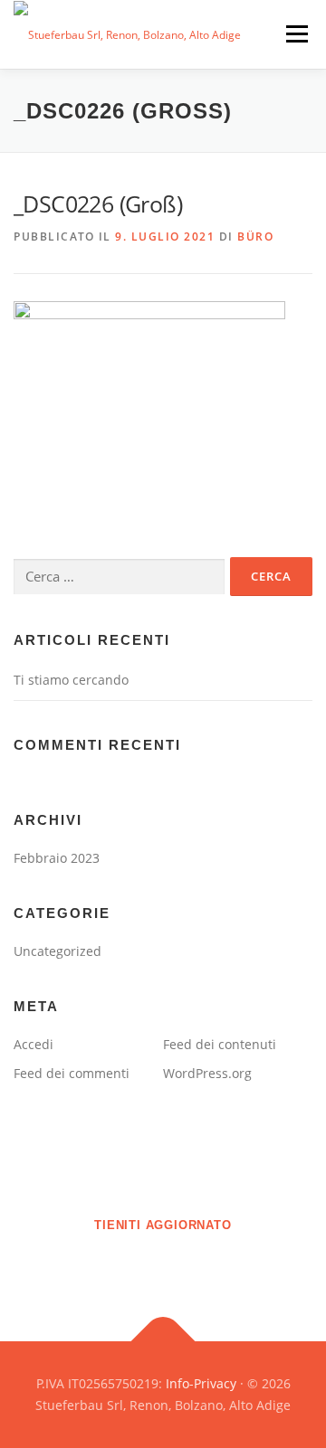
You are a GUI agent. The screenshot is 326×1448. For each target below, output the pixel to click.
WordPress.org (207, 1073)
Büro (255, 236)
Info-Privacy (201, 1383)
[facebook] (137, 1264)
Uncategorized (57, 951)
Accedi (33, 1044)
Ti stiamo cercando (71, 679)
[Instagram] (188, 1264)
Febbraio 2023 (57, 857)
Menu (295, 34)
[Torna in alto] (163, 1342)
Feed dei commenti (71, 1073)
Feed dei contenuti (219, 1044)
